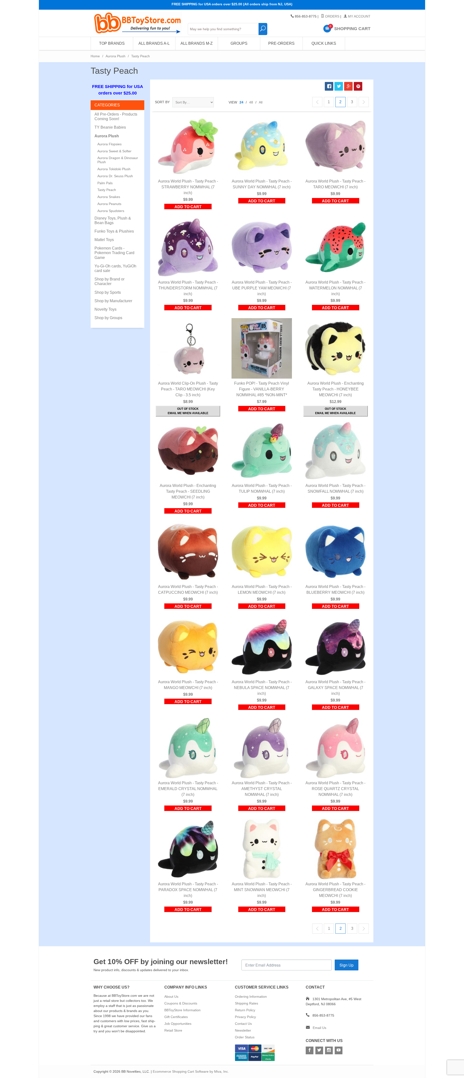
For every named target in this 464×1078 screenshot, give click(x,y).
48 (251, 102)
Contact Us (243, 1024)
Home (95, 56)
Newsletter (243, 1030)
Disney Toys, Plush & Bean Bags (112, 220)
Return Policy (245, 1010)
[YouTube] (338, 1050)
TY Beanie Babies (110, 127)
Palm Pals (105, 183)
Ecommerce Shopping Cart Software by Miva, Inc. (191, 1071)
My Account (358, 16)
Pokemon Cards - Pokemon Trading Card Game (114, 252)
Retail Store (173, 1030)
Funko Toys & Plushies (114, 231)
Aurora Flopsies (109, 144)
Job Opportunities (177, 1024)
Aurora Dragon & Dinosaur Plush (117, 160)
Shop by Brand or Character (109, 281)
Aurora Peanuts (109, 204)
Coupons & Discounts (180, 1003)
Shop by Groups (108, 318)
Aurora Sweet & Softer (114, 151)
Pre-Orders (281, 43)
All (260, 102)
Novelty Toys (105, 309)
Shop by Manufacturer (113, 301)
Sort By (162, 102)
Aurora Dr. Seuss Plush (115, 176)
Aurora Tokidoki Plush (113, 169)
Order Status (244, 1037)
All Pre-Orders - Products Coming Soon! (115, 116)
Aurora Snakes (108, 197)
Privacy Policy (245, 1017)
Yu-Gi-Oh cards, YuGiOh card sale (115, 268)
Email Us (319, 1028)
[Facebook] (309, 1050)
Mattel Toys (104, 240)
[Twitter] (319, 1050)
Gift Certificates (176, 1017)
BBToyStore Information (182, 1010)
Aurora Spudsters (110, 211)
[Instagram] (329, 1050)
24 (241, 102)
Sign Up (347, 965)
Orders (331, 16)
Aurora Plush (115, 56)
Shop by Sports (107, 292)
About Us (171, 996)
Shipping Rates (246, 1003)
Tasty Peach (106, 190)
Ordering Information (251, 996)
